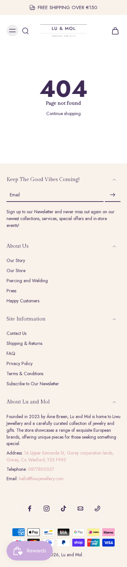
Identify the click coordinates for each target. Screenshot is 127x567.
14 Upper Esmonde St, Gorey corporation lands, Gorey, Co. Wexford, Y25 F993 (60, 456)
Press (11, 291)
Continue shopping (63, 113)
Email (15, 195)
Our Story (16, 260)
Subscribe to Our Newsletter (33, 384)
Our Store (16, 271)
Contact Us (16, 333)
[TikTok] (63, 508)
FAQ (11, 353)
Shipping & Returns (24, 343)
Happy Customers (23, 301)
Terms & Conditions (25, 374)
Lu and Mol (72, 554)
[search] (25, 30)
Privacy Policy (20, 364)
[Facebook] (29, 508)
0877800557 (41, 469)
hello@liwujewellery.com (41, 478)
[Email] (80, 508)
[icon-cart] (113, 30)
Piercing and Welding (27, 281)
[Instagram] (46, 508)
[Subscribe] (112, 195)
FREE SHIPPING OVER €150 (67, 7)
